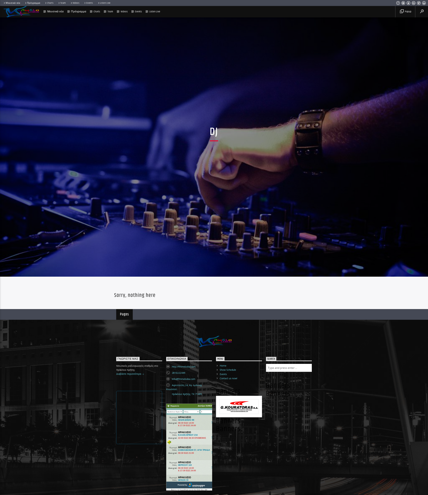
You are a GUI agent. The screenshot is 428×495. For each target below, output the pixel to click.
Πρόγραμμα (33, 3)
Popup (407, 12)
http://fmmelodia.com (183, 382)
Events (89, 3)
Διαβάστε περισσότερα (129, 390)
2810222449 (178, 389)
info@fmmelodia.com (183, 395)
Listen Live (105, 3)
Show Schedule (228, 386)
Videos (76, 3)
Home (223, 381)
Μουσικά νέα (13, 3)
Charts (50, 3)
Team (63, 3)
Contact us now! (228, 394)
